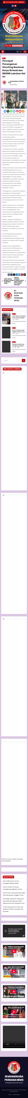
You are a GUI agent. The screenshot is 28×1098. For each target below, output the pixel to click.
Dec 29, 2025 (16, 347)
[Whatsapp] (11, 111)
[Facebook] (5, 111)
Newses (24, 1090)
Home (10, 1094)
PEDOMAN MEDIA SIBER (17, 45)
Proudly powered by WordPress (10, 1090)
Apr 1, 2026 (15, 333)
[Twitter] (14, 111)
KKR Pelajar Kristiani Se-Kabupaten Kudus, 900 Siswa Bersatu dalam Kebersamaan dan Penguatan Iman (14, 901)
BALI (4, 58)
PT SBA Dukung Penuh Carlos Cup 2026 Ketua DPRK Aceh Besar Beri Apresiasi (13, 909)
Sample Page (16, 1094)
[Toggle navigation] (17, 52)
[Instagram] (17, 111)
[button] (21, 51)
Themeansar (14, 1091)
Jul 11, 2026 (15, 319)
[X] (8, 111)
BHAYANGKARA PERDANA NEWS (19, 322)
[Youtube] (20, 111)
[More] (23, 111)
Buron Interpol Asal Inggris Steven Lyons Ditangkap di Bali (18, 331)
